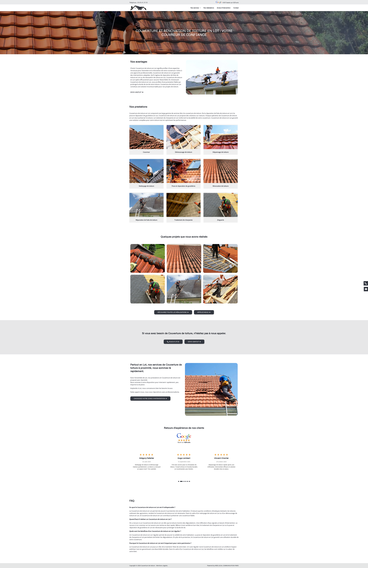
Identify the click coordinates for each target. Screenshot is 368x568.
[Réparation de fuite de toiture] (146, 205)
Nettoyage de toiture (146, 186)
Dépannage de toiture (221, 152)
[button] (178, 481)
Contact (236, 8)
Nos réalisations (208, 8)
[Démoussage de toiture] (183, 137)
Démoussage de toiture (183, 152)
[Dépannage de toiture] (220, 137)
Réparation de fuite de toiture (146, 220)
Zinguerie (220, 220)
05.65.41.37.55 (142, 2)
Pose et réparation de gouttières (183, 186)
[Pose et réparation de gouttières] (183, 171)
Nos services (195, 8)
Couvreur (146, 152)
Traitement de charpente (183, 220)
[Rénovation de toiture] (220, 171)
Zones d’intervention (223, 8)
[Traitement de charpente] (183, 205)
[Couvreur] (146, 137)
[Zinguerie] (220, 205)
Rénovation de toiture (221, 186)
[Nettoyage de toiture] (146, 171)
